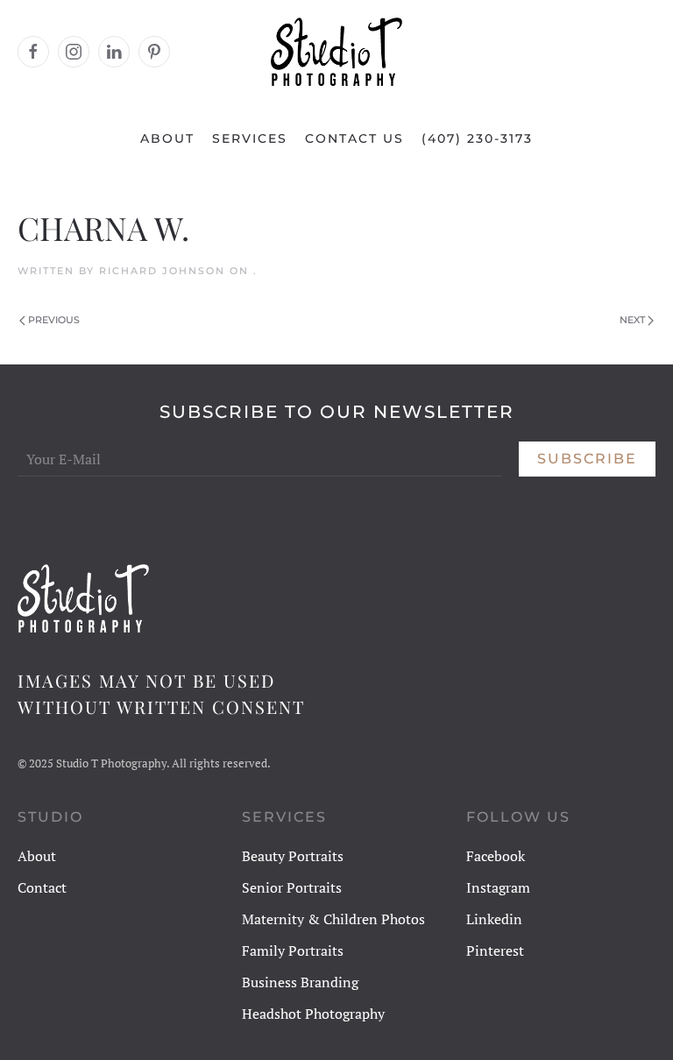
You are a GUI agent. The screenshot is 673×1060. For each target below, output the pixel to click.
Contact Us (354, 138)
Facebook (495, 856)
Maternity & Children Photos (333, 919)
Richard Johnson (162, 271)
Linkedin (494, 919)
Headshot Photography (313, 1013)
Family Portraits (293, 950)
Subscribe (587, 458)
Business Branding (300, 982)
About (167, 138)
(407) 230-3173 (477, 138)
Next (632, 320)
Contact (42, 887)
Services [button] (249, 138)
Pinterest (495, 950)
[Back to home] (336, 52)
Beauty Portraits (293, 856)
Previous (54, 320)
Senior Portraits (292, 887)
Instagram (498, 887)
